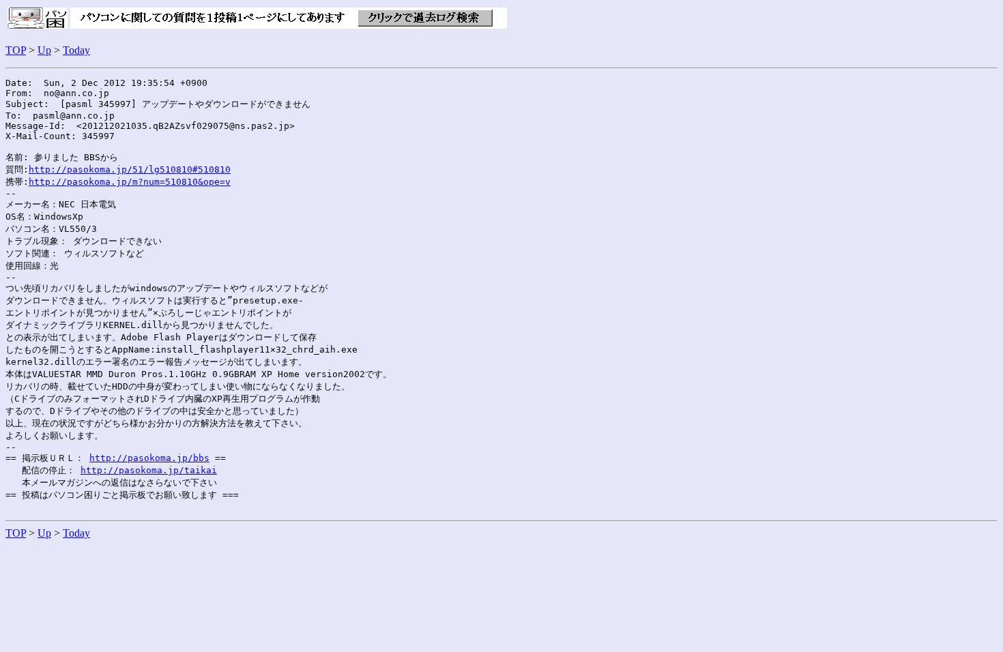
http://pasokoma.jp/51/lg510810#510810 (130, 169)
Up (44, 50)
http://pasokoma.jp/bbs (149, 458)
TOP (15, 50)
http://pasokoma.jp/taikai (149, 470)
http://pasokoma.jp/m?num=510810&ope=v (130, 182)
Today (76, 50)
